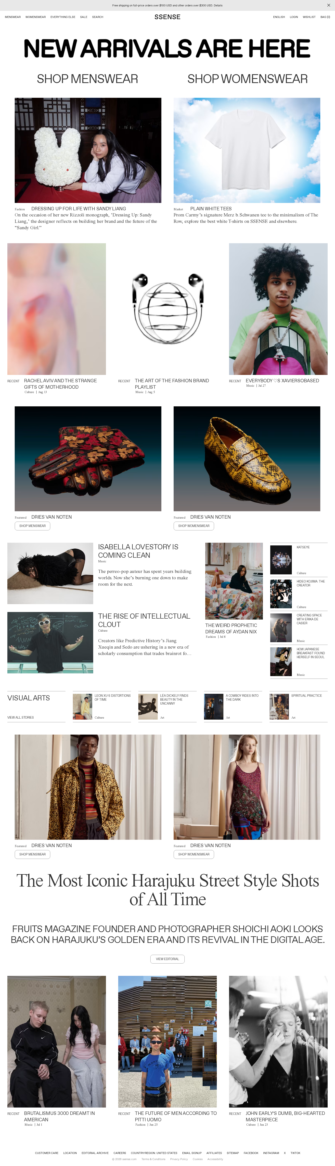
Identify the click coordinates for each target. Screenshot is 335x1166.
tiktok (295, 1153)
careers (120, 1153)
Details (218, 5)
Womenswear (36, 17)
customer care (46, 1153)
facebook (251, 1153)
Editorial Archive (95, 1153)
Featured (20, 517)
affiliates (214, 1153)
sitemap (233, 1153)
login (294, 17)
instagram (271, 1153)
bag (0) (325, 17)
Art (162, 717)
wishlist (309, 17)
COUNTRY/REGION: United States (154, 1153)
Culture (29, 392)
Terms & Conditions (153, 1159)
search (97, 17)
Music (139, 392)
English (279, 17)
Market (178, 209)
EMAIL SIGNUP (192, 1153)
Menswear (13, 17)
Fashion (20, 209)
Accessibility (215, 1159)
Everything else (63, 17)
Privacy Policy (179, 1159)
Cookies (198, 1159)
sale (83, 17)
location (70, 1153)
